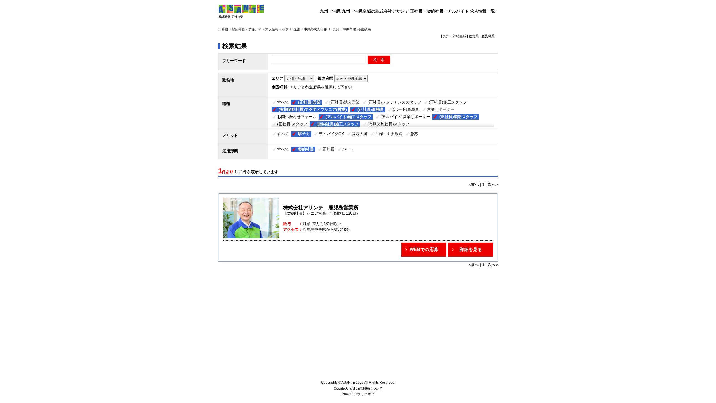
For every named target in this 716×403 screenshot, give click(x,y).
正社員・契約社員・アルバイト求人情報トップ (253, 29)
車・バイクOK (331, 134)
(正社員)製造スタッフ (458, 116)
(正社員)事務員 (370, 109)
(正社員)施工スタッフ (448, 102)
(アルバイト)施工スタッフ (348, 116)
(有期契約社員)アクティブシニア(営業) (313, 109)
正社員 (329, 149)
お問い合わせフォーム (296, 116)
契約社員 (306, 149)
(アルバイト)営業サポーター (405, 116)
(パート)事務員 (406, 109)
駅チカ (304, 134)
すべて (283, 102)
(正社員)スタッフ (292, 124)
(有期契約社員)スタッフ (388, 124)
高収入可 (360, 134)
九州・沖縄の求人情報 (310, 29)
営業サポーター (440, 109)
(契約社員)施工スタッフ (338, 124)
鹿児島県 (488, 36)
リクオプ (367, 394)
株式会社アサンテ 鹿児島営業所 (321, 207)
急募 (414, 134)
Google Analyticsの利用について (358, 388)
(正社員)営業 (309, 102)
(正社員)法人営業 (344, 102)
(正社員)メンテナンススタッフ (394, 102)
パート (348, 149)
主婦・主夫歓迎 (388, 134)
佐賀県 (474, 36)
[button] (423, 250)
